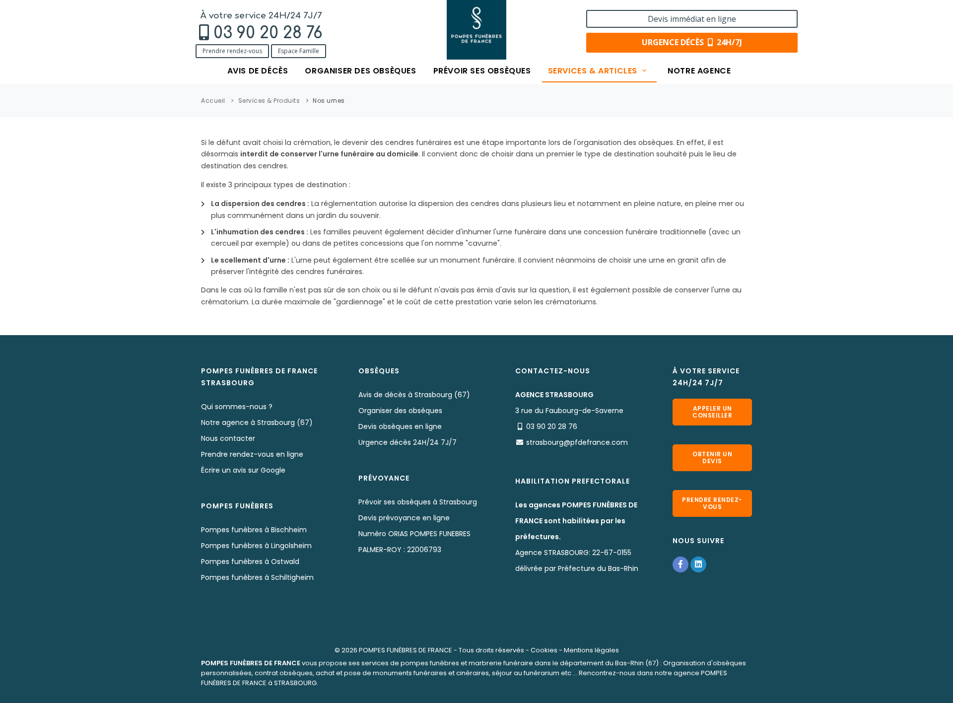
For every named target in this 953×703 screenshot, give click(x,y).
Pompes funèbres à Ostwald (250, 561)
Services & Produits (269, 100)
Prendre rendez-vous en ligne (252, 454)
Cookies (544, 650)
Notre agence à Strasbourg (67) (257, 422)
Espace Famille (298, 51)
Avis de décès (257, 70)
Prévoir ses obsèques (482, 70)
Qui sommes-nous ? (236, 407)
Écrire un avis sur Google (243, 470)
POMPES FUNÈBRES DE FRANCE (405, 650)
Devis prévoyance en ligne (404, 518)
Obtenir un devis (712, 457)
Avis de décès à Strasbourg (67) (414, 395)
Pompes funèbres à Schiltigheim (257, 577)
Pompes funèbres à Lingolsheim (256, 546)
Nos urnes (329, 100)
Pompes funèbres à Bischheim (254, 530)
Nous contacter (228, 438)
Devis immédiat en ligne (692, 18)
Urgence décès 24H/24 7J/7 (407, 442)
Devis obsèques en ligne (400, 426)
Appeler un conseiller (712, 412)
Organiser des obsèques (360, 70)
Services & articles (594, 70)
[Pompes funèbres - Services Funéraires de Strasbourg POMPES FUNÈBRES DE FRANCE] (476, 30)
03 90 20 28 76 (268, 33)
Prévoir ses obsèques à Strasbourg (417, 502)
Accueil (213, 100)
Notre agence (699, 70)
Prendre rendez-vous (232, 51)
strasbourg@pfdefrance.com (577, 442)
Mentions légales (591, 650)
